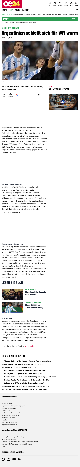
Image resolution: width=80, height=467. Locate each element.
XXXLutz (54, 15)
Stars (17, 10)
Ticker (4, 10)
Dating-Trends (62, 15)
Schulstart (27, 15)
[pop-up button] (72, 107)
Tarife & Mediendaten (9, 439)
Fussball (12, 22)
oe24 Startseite (7, 403)
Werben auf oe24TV (8, 417)
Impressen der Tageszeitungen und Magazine (17, 444)
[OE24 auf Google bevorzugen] (39, 95)
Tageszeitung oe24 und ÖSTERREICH (14, 430)
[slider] (59, 107)
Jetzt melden (30, 346)
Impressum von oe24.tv (9, 425)
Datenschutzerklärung (9, 408)
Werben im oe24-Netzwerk (11, 415)
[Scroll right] (77, 15)
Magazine (25, 10)
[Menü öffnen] (77, 10)
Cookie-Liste (6, 410)
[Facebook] (3, 459)
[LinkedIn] (19, 459)
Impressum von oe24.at (9, 422)
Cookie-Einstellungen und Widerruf (13, 413)
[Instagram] (8, 459)
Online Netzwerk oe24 (9, 396)
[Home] (2, 22)
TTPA (3, 446)
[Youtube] (14, 459)
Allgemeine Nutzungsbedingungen (13, 406)
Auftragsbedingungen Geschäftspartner (15, 437)
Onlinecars (71, 15)
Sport (11, 10)
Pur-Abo (4, 420)
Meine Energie (47, 15)
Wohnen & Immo (36, 15)
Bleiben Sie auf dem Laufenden (13, 452)
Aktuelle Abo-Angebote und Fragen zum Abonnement (20, 441)
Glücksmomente (18, 15)
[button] (52, 107)
